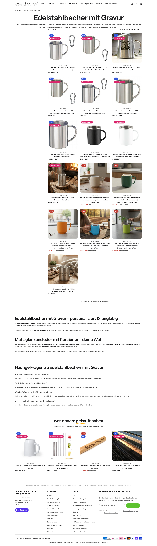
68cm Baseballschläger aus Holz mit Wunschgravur (127, 467)
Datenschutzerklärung (55, 542)
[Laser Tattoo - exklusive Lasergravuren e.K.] (26, 3)
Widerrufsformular (79, 532)
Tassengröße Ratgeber (81, 509)
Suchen (50, 495)
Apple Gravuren (78, 525)
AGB (76, 542)
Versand (82, 542)
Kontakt (50, 528)
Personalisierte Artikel (55, 512)
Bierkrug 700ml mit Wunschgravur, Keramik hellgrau (30, 467)
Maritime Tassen (53, 505)
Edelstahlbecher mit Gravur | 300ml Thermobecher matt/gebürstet (63, 290)
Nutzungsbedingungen (130, 511)
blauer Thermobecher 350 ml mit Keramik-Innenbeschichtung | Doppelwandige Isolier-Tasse (95, 245)
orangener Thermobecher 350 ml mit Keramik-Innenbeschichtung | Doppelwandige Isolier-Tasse (63, 245)
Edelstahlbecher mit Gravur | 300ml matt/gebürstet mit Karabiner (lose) (95, 68)
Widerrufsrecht (68, 542)
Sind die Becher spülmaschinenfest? (31, 383)
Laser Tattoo (63, 65)
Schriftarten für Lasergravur (82, 505)
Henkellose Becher (53, 502)
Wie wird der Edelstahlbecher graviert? (32, 374)
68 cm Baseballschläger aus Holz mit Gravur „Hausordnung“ (95, 467)
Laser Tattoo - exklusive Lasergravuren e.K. (36, 538)
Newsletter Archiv (79, 502)
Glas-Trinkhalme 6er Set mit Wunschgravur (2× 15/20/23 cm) (62, 467)
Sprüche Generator (80, 528)
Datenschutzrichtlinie (111, 513)
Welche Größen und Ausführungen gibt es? (34, 392)
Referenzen (77, 515)
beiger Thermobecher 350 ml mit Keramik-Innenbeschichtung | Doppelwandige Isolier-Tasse (95, 200)
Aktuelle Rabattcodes (54, 525)
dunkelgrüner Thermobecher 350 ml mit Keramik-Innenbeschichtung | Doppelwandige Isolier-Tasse (127, 200)
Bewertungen (52, 522)
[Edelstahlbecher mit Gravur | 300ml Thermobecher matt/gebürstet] (63, 269)
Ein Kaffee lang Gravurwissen (57, 499)
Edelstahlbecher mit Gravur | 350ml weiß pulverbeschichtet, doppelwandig (127, 155)
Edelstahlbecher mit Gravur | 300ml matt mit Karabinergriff (127, 68)
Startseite (18, 10)
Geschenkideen (52, 515)
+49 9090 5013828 (21, 502)
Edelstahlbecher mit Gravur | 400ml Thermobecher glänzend (63, 155)
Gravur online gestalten (81, 499)
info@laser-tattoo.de (22, 505)
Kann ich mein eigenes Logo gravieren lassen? (35, 401)
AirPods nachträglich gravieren (84, 522)
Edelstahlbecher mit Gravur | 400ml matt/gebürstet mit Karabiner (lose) (62, 112)
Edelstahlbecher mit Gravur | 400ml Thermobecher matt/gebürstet (127, 112)
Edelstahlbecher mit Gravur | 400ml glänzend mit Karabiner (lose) (63, 68)
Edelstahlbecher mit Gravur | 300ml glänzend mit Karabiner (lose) (95, 112)
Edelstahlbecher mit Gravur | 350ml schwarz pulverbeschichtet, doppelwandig (95, 155)
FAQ (74, 495)
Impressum (105, 542)
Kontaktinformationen (93, 542)
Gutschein (50, 519)
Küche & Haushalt (53, 509)
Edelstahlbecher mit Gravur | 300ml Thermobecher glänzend (63, 199)
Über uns (76, 512)
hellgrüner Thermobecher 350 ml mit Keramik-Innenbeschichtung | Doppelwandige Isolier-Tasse (127, 245)
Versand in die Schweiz (81, 519)
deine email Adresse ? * (109, 505)
